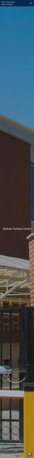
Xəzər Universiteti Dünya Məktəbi (8, 3)
